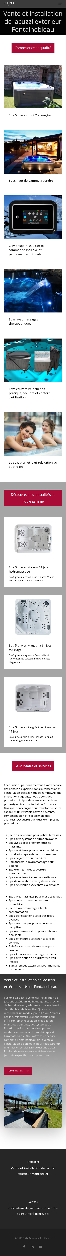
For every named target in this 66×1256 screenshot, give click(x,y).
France (47, 1238)
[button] (60, 3)
